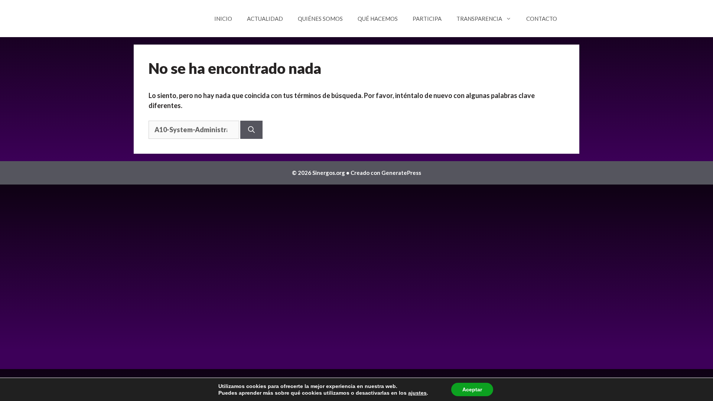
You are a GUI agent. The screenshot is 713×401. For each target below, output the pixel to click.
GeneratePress (401, 172)
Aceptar (472, 389)
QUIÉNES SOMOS (320, 18)
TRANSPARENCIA (479, 18)
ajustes (417, 393)
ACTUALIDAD (265, 18)
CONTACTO (541, 18)
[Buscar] (251, 130)
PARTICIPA (427, 18)
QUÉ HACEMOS (378, 18)
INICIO (223, 18)
